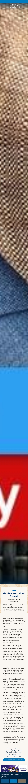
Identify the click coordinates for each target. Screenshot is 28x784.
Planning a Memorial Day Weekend (14, 594)
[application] (14, 778)
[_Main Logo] (14, 6)
